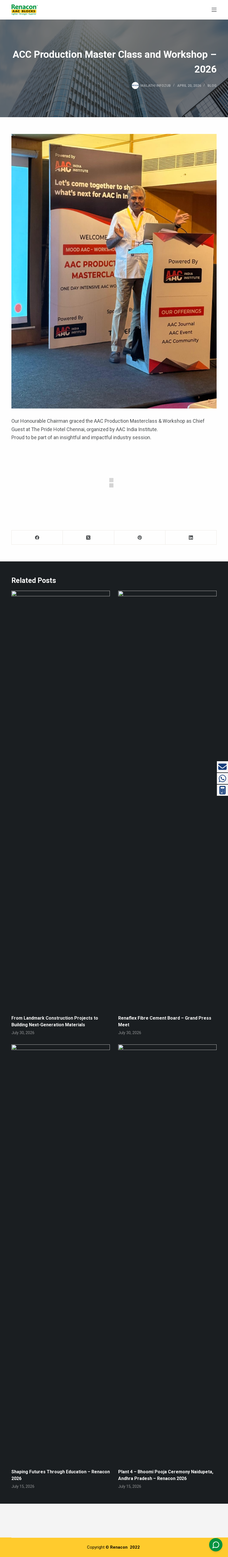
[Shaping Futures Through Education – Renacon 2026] (60, 1253)
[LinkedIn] (191, 537)
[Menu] (214, 9)
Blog (212, 86)
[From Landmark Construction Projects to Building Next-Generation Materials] (60, 800)
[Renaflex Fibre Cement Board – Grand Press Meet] (167, 800)
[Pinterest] (139, 537)
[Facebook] (37, 537)
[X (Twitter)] (88, 537)
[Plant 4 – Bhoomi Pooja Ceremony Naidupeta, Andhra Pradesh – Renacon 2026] (167, 1253)
